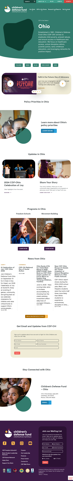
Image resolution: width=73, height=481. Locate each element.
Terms (40, 474)
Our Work (32, 9)
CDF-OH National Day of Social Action (26, 269)
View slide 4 (39, 91)
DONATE (68, 1)
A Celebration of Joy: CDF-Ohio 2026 (7, 269)
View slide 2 (35, 91)
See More (7, 192)
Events (60, 1)
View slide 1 (33, 91)
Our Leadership (25, 453)
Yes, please (46, 458)
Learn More (41, 88)
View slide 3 (37, 91)
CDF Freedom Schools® (9, 450)
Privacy (46, 474)
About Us (41, 1)
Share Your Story (45, 192)
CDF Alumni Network (8, 457)
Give (55, 65)
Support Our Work (7, 463)
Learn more (23, 248)
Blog (51, 1)
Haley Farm (5, 460)
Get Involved (66, 9)
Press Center (25, 458)
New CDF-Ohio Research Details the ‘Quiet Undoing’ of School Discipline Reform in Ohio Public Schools (62, 271)
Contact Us (24, 461)
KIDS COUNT (45, 65)
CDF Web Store (25, 464)
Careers (23, 450)
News (27, 65)
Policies (18, 65)
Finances (23, 456)
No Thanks (57, 458)
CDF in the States (41, 9)
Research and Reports (54, 9)
